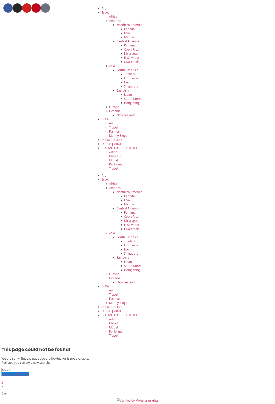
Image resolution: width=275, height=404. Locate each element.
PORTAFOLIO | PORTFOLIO (120, 148)
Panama (130, 45)
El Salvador (132, 58)
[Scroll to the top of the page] (2, 378)
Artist (113, 152)
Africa (113, 17)
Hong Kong (132, 103)
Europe (114, 107)
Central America (128, 41)
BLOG (105, 119)
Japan (128, 95)
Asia (112, 66)
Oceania (114, 111)
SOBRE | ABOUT (113, 144)
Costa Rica (131, 49)
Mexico (129, 37)
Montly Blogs (118, 136)
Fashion (114, 131)
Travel (106, 12)
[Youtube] (26, 8)
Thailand (130, 74)
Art (104, 8)
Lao (126, 82)
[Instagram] (17, 8)
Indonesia (131, 78)
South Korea (133, 99)
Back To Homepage (15, 374)
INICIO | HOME (112, 140)
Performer (116, 164)
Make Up (115, 156)
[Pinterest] (36, 8)
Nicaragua (131, 53)
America (115, 21)
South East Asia (127, 70)
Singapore (131, 86)
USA (127, 33)
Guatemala (132, 62)
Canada (129, 29)
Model (113, 160)
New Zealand (126, 115)
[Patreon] (45, 8)
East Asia (123, 90)
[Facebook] (8, 8)
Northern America (129, 25)
